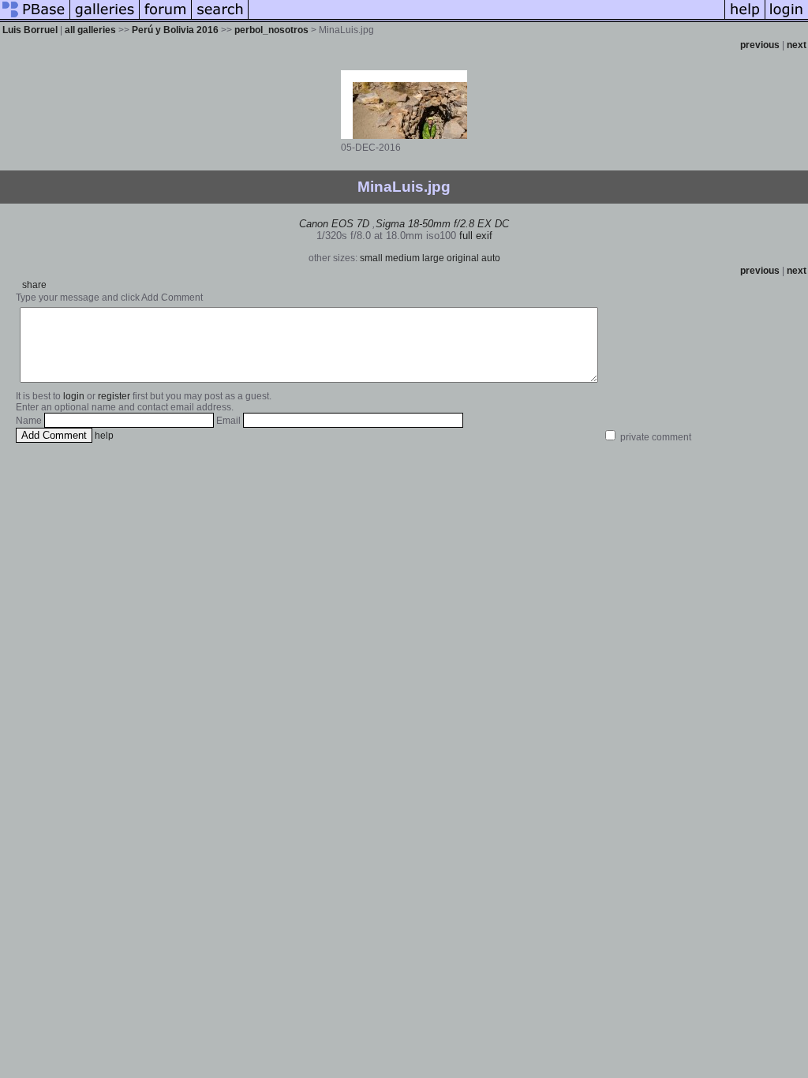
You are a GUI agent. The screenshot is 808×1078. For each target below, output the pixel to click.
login (73, 396)
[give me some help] (744, 18)
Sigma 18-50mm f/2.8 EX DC (442, 224)
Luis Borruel (30, 30)
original (463, 258)
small (371, 258)
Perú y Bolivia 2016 (175, 30)
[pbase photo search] (220, 18)
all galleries (90, 30)
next (796, 45)
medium (402, 258)
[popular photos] (486, 18)
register (114, 396)
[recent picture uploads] (105, 18)
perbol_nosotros (271, 30)
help (104, 435)
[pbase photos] (35, 18)
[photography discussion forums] (166, 18)
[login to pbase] (786, 18)
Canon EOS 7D (334, 224)
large (433, 258)
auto (490, 258)
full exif (475, 235)
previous (760, 45)
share (34, 284)
